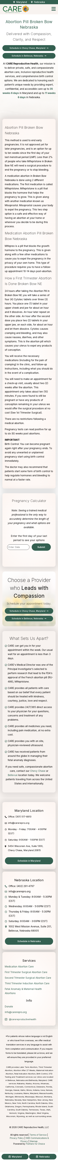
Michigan (10, 1097)
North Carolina (28, 1103)
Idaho (22, 1090)
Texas (42, 1110)
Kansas (49, 1090)
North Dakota (41, 1103)
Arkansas (45, 1083)
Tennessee (34, 1110)
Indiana (36, 1090)
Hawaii (16, 1090)
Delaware (40, 1087)
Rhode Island (41, 1106)
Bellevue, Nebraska (16, 1080)
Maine (26, 1093)
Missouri (39, 1097)
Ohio (51, 1103)
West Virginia (42, 1113)
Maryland (34, 1093)
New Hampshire (29, 1100)
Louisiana (18, 1093)
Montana (48, 1097)
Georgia (8, 1090)
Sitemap (34, 1141)
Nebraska (9, 1100)
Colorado (19, 1087)
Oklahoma (9, 1106)
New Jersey (43, 1100)
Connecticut (29, 1087)
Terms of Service (38, 1135)
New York (16, 1103)
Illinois (29, 1090)
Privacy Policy (17, 1138)
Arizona (36, 1083)
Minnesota (19, 1097)
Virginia (21, 1113)
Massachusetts (46, 1093)
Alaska (29, 1083)
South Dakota (22, 1110)
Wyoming (20, 1116)
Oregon (18, 1106)
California (9, 1087)
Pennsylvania (28, 1106)
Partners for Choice (35, 1143)
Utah (48, 1110)
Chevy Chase (37, 771)
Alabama (20, 1083)
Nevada (18, 1100)
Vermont (12, 1113)
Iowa (43, 1090)
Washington (30, 1113)
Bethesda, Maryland (38, 1080)
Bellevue (12, 775)
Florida (49, 1087)
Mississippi (29, 1097)
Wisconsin (10, 1116)
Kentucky (9, 1093)
